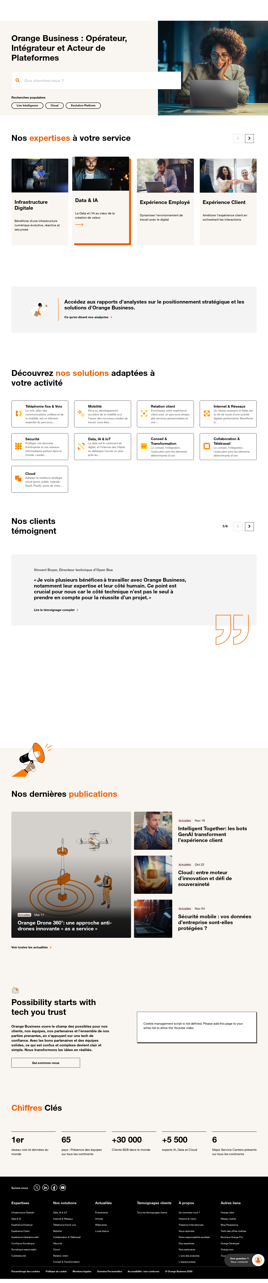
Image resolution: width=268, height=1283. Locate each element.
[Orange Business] (25, 15)
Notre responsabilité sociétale (194, 1237)
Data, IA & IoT (60, 1212)
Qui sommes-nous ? (189, 1212)
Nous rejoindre (186, 1231)
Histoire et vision (187, 1218)
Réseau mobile (228, 1218)
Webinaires (101, 1224)
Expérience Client (20, 1231)
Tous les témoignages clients (152, 1212)
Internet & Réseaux (63, 1218)
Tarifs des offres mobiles (233, 1231)
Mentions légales (82, 1271)
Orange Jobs (227, 1212)
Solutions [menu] (91, 15)
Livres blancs (102, 1231)
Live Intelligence (27, 105)
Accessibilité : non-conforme (143, 1271)
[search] (96, 80)
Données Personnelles (109, 1271)
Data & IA (16, 1218)
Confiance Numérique (22, 1243)
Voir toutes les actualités (29, 947)
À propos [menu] (168, 15)
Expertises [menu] (71, 15)
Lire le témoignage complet (54, 610)
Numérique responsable (23, 1249)
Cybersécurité (18, 1255)
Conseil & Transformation (66, 1261)
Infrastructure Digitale (22, 1212)
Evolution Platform (83, 105)
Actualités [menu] (148, 15)
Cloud (54, 105)
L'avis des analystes (189, 1255)
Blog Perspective (229, 1224)
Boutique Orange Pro (232, 1237)
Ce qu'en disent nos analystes (86, 317)
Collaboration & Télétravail (67, 1237)
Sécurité (57, 1243)
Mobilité (57, 1231)
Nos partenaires (187, 1249)
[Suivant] (249, 138)
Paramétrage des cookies (25, 1271)
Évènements (101, 1212)
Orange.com (227, 1249)
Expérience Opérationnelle (25, 1237)
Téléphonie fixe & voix (64, 1224)
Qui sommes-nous (45, 1063)
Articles (99, 1218)
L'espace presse (187, 1261)
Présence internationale (191, 1224)
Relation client (60, 1255)
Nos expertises (186, 1243)
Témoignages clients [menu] (119, 15)
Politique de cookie (56, 1271)
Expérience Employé (21, 1224)
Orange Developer (230, 1243)
